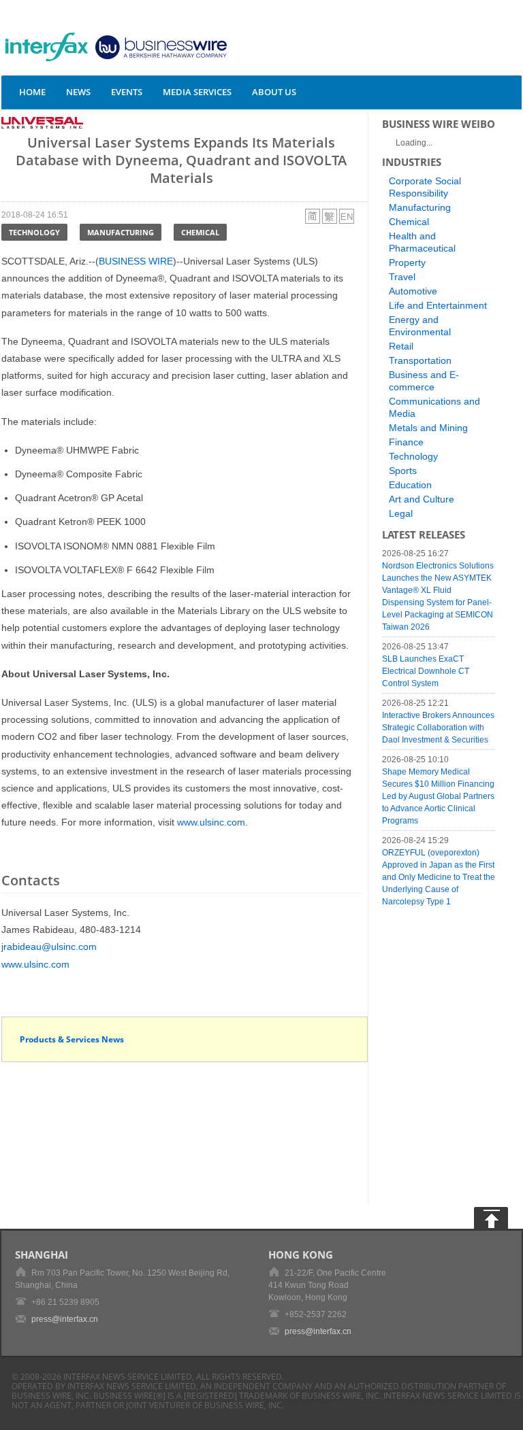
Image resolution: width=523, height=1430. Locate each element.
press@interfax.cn (64, 1319)
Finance (406, 442)
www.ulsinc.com (211, 822)
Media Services (197, 92)
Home (32, 92)
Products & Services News (72, 1039)
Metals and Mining (428, 427)
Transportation (420, 360)
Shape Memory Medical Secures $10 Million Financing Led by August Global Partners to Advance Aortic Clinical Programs (438, 796)
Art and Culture (421, 499)
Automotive (413, 291)
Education (410, 484)
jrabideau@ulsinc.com (49, 946)
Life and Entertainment (438, 305)
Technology (34, 232)
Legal (401, 513)
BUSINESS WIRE (136, 261)
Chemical (200, 232)
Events (126, 92)
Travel (402, 276)
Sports (403, 470)
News (78, 92)
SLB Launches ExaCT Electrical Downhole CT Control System (425, 671)
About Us (274, 92)
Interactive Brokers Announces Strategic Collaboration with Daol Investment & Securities (438, 728)
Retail (401, 346)
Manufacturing (120, 232)
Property (407, 262)
